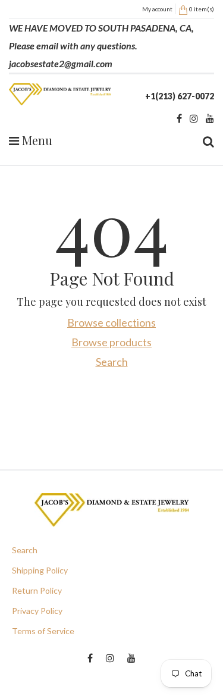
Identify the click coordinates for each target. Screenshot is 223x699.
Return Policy (37, 590)
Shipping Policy (40, 570)
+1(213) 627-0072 (179, 96)
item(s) (201, 8)
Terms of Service (43, 631)
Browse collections (111, 322)
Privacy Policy (37, 611)
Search (112, 361)
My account (157, 8)
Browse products (111, 342)
